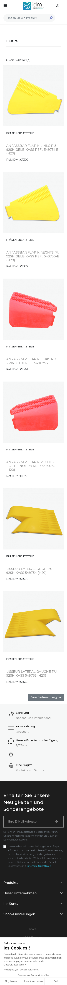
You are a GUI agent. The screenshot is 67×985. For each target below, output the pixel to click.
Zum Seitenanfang (46, 697)
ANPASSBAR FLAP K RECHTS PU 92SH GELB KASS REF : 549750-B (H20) (32, 256)
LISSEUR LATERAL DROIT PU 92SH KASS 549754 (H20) (29, 571)
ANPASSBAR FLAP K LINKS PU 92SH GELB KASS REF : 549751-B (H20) (32, 149)
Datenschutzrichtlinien (38, 866)
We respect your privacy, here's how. (21, 969)
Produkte (10, 883)
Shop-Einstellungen (19, 914)
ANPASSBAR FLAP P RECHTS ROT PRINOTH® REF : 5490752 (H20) (30, 466)
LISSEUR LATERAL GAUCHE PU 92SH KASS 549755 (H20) (31, 673)
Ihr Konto (10, 904)
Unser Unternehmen (20, 893)
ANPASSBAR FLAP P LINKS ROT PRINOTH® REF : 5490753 (32, 361)
